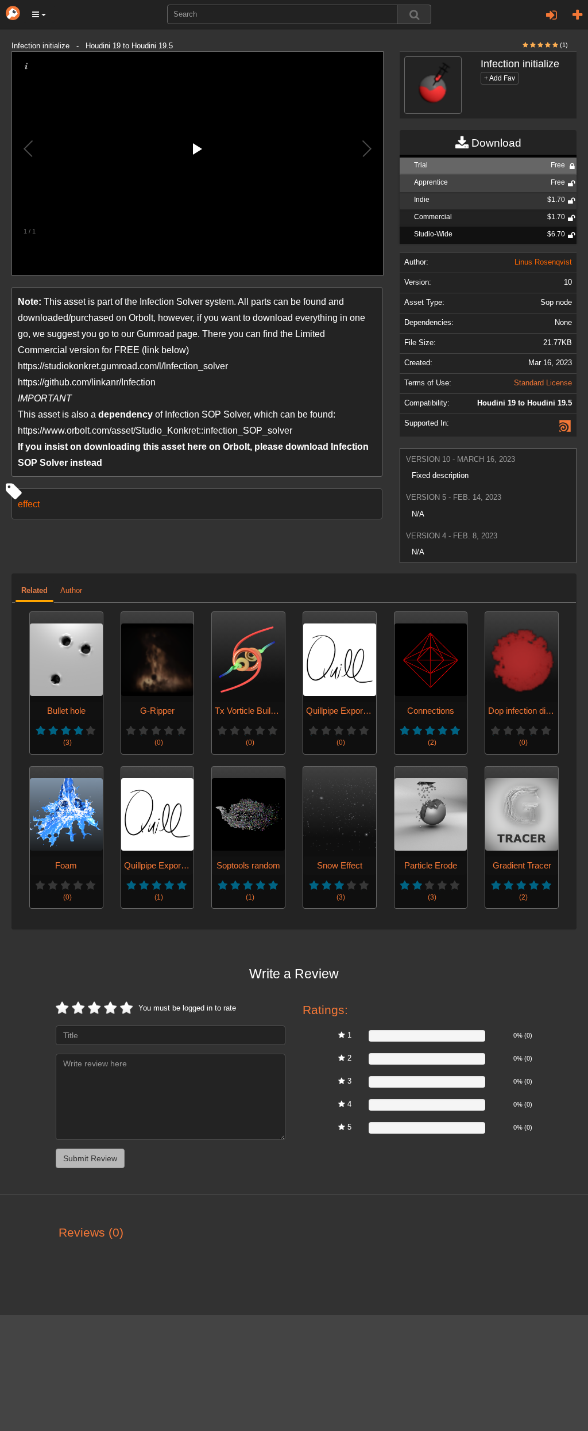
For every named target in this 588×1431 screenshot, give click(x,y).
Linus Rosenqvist (543, 262)
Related (34, 591)
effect (29, 504)
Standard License (543, 383)
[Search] (414, 14)
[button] (39, 14)
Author (71, 591)
